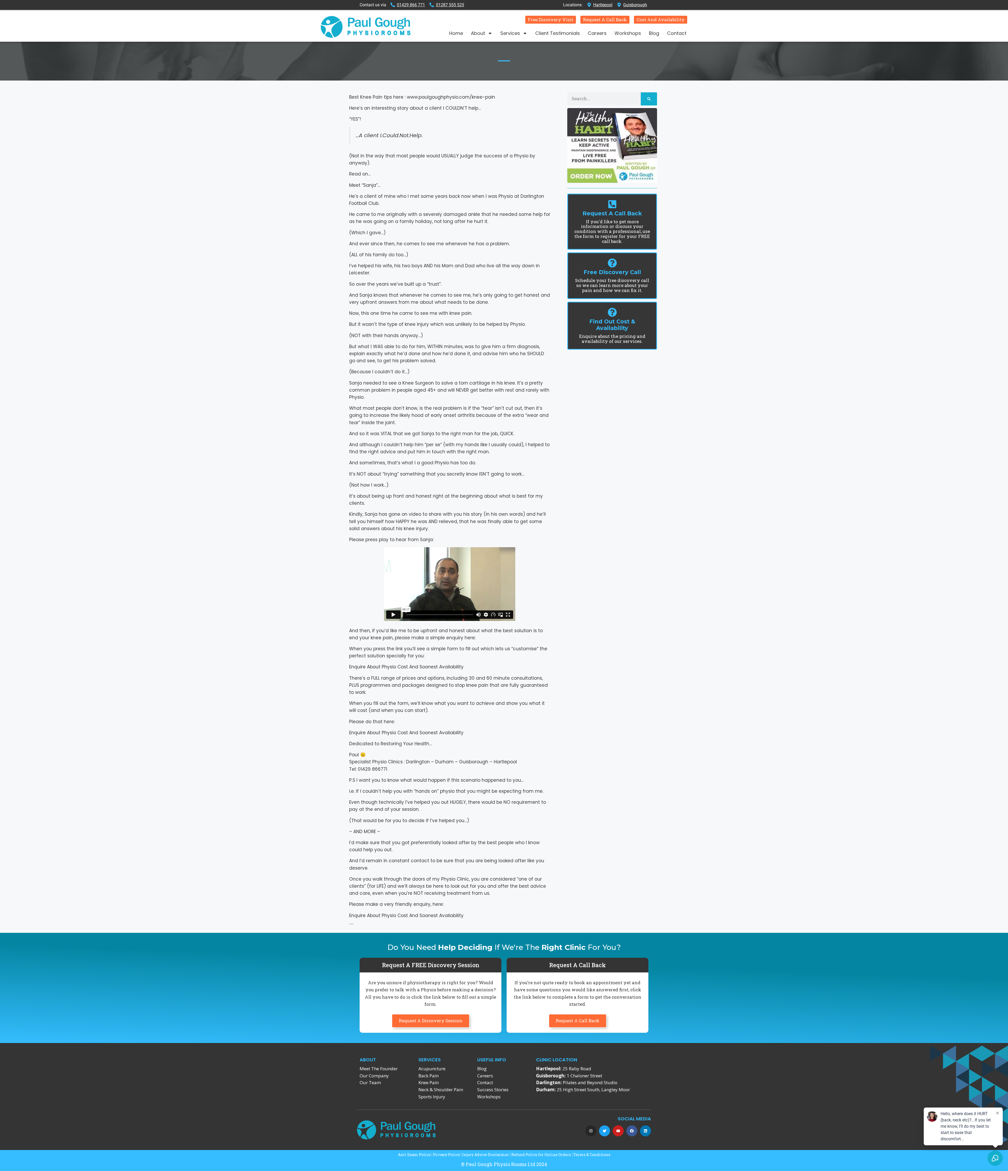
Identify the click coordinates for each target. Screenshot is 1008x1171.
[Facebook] (631, 1130)
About (478, 33)
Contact (676, 33)
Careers (597, 33)
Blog (654, 33)
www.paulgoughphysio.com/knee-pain (451, 97)
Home (456, 33)
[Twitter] (604, 1130)
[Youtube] (618, 1130)
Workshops (628, 33)
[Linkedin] (645, 1130)
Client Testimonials (557, 33)
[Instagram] (590, 1130)
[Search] (649, 98)
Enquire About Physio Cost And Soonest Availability (406, 667)
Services (510, 33)
